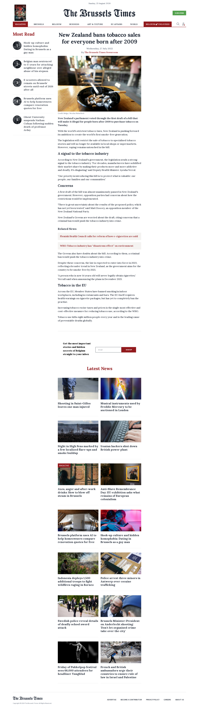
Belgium (56, 24)
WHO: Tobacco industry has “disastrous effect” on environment (96, 245)
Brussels (39, 24)
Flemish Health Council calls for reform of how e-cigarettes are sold (99, 236)
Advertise (111, 699)
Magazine (20, 24)
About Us (179, 699)
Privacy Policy (152, 699)
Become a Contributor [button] (131, 699)
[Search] (178, 24)
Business (74, 24)
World (134, 24)
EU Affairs (116, 24)
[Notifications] (183, 24)
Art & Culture (95, 24)
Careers (167, 699)
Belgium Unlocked (157, 24)
